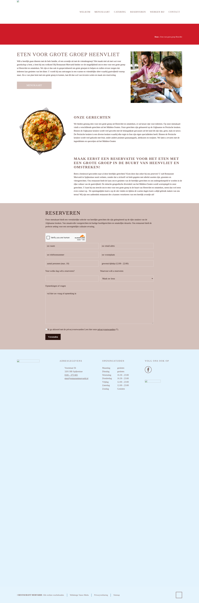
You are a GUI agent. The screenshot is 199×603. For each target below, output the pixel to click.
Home (157, 37)
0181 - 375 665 (71, 375)
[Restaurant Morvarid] (29, 12)
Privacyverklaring (101, 595)
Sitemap (116, 595)
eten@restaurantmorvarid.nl (76, 378)
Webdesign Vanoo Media (79, 595)
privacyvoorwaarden (106, 329)
